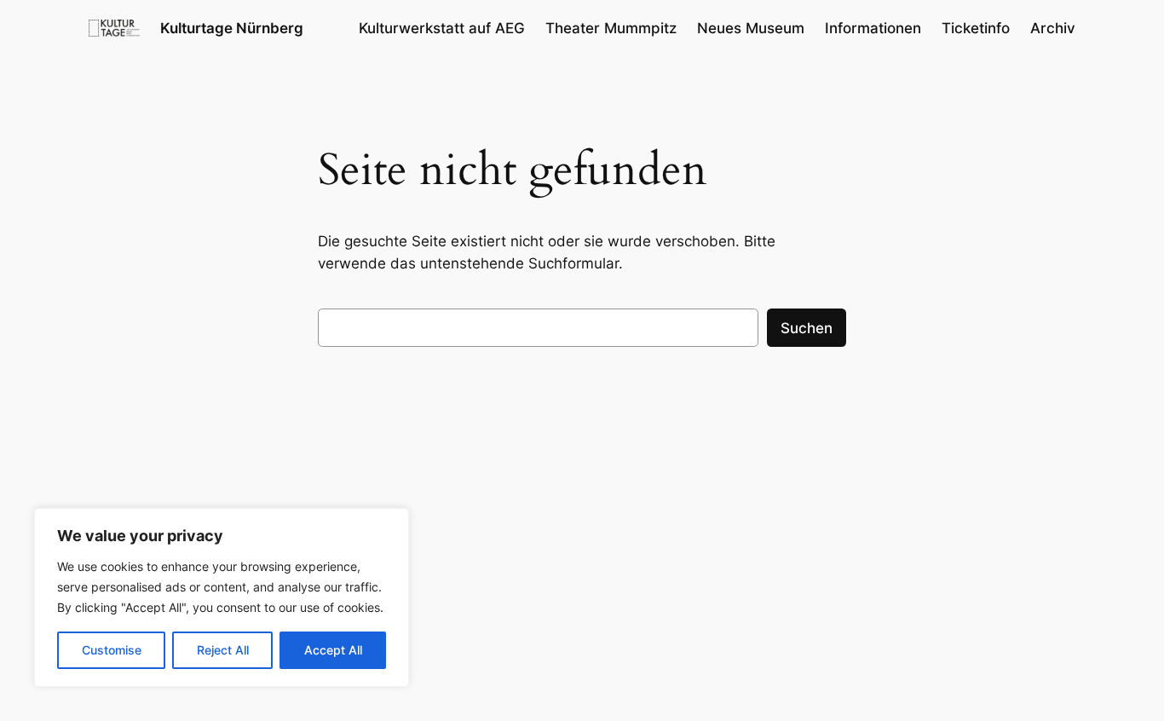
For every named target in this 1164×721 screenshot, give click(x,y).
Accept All (333, 650)
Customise (111, 650)
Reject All (223, 650)
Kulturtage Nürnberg (231, 28)
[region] (221, 597)
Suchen (807, 328)
